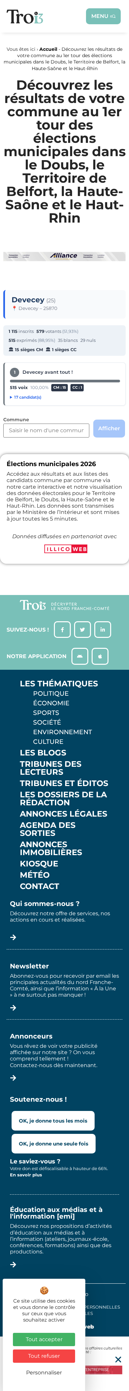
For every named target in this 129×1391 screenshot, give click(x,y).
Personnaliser (44, 1372)
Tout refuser (44, 1356)
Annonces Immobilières (51, 848)
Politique (51, 693)
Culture (48, 741)
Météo (35, 875)
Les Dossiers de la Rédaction (63, 799)
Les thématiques (59, 684)
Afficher (109, 428)
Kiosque (39, 864)
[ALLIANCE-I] (64, 270)
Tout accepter (44, 1339)
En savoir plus (26, 1174)
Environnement (62, 732)
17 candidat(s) (27, 397)
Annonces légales (63, 814)
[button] (118, 1359)
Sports (46, 713)
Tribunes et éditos (64, 783)
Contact (39, 886)
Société (47, 722)
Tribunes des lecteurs (50, 768)
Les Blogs (43, 753)
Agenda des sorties (47, 829)
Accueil (48, 49)
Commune (16, 420)
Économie (51, 703)
